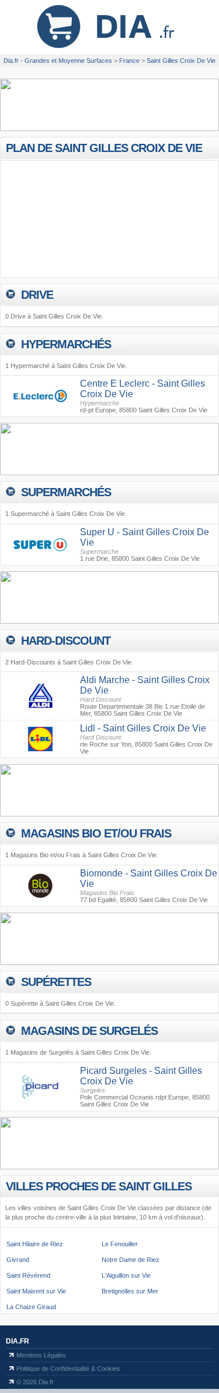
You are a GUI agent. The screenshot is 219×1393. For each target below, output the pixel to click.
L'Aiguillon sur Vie (126, 1275)
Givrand (17, 1259)
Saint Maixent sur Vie (36, 1291)
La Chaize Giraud (31, 1306)
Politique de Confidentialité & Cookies (68, 1368)
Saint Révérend (28, 1275)
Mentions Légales (41, 1355)
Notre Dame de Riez (130, 1259)
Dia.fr (17, 1341)
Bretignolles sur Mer (130, 1291)
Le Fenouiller (120, 1243)
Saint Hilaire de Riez (34, 1243)
